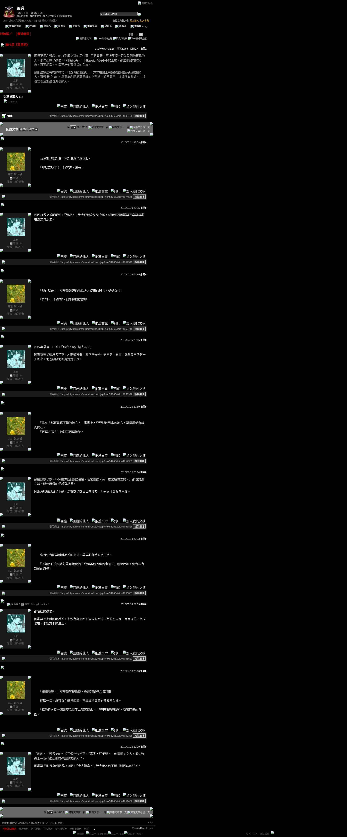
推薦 (143, 48)
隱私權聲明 (75, 829)
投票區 (61, 26)
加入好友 (19, 88)
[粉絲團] (74, 832)
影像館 (76, 26)
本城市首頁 (15, 26)
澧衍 (42, 13)
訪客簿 (122, 26)
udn (5, 20)
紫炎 (20, 8)
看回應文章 (85, 38)
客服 (86, 829)
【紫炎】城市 (39, 20)
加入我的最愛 (49, 16)
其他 (29, 20)
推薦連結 (92, 26)
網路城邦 (147, 2)
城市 (11, 20)
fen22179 (13, 102)
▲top (150, 822)
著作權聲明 (61, 829)
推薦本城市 (35, 16)
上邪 (25, 13)
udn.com (148, 828)
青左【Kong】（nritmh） (38, 604)
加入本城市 (22, 16)
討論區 (33, 26)
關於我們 (24, 829)
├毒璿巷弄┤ (22, 34)
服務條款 (48, 829)
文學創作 (19, 20)
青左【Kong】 (15, 174)
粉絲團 (81, 834)
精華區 (47, 26)
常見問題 (36, 829)
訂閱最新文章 (65, 16)
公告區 (108, 26)
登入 (248, 834)
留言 (9, 88)
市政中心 (140, 26)
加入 (255, 834)
